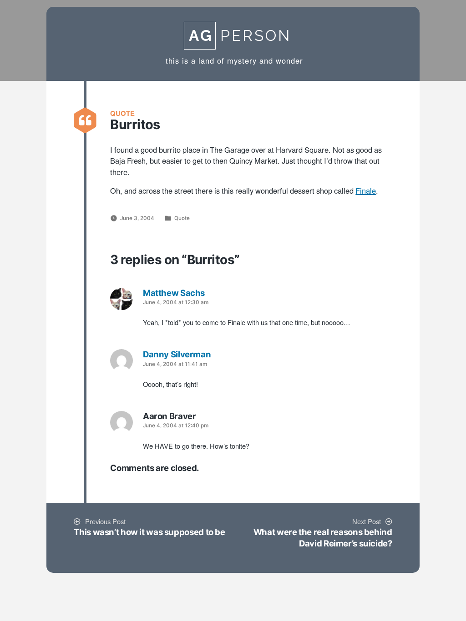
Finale (365, 191)
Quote (182, 218)
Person (240, 36)
